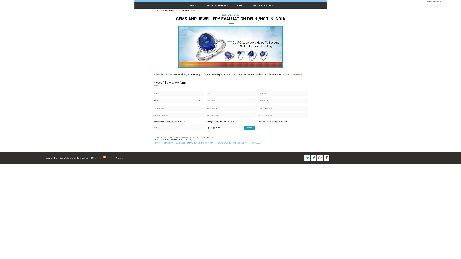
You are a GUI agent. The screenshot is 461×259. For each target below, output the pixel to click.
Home (156, 10)
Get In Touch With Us (263, 5)
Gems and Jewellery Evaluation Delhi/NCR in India (178, 10)
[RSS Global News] (109, 158)
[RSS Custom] (96, 158)
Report (193, 5)
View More (297, 75)
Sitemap (120, 158)
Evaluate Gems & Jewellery (164, 74)
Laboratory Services (216, 5)
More (239, 5)
